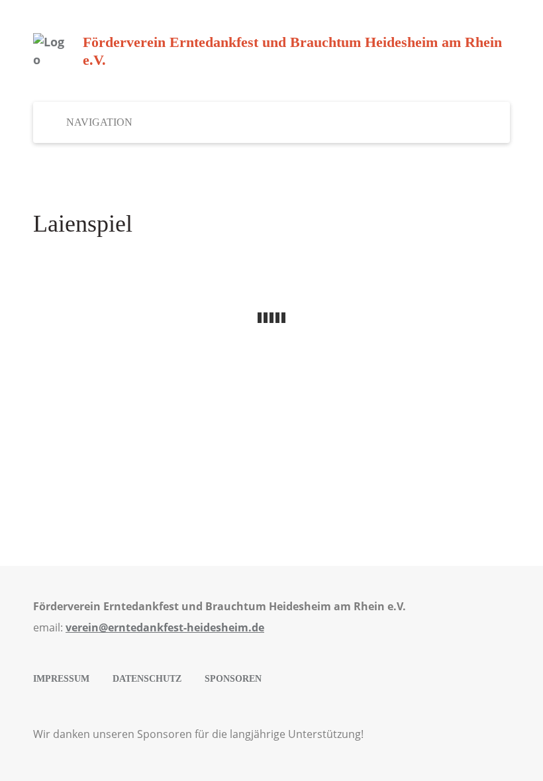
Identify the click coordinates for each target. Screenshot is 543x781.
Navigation (99, 122)
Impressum (61, 679)
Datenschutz (147, 679)
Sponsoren (233, 679)
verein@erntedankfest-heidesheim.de (165, 627)
